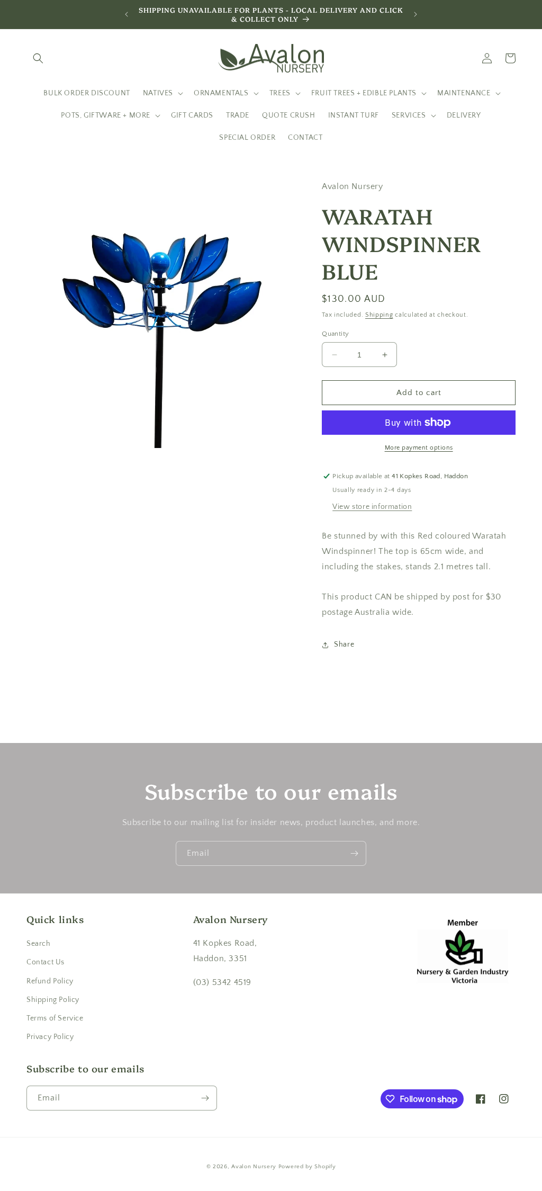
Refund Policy (50, 981)
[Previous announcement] (126, 14)
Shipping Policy (52, 1000)
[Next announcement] (415, 14)
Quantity (335, 333)
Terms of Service (55, 1018)
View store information (372, 507)
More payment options (419, 447)
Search (38, 943)
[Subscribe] (354, 853)
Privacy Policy (50, 1037)
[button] (38, 58)
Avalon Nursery (253, 1166)
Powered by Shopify (307, 1166)
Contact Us (45, 962)
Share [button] (344, 644)
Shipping (379, 314)
